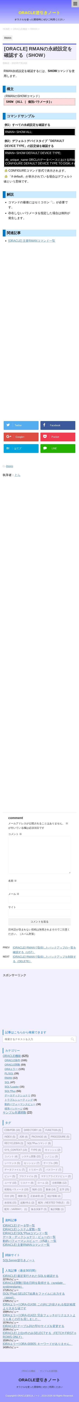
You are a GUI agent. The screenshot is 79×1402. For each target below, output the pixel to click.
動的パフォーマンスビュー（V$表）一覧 (29, 1240)
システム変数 (31, 1156)
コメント (15, 834)
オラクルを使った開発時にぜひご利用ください (39, 1387)
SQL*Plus (10, 1091)
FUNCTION (53, 1130)
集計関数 (57, 1209)
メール (13, 893)
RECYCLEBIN (13, 1143)
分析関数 (59, 1182)
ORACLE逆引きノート (39, 12)
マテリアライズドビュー (56, 1176)
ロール (42, 1182)
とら (17, 475)
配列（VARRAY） (15, 1209)
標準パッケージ (14, 1108)
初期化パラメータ (16, 1189)
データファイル (14, 1169)
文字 (64, 1189)
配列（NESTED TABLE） (53, 1202)
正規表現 (36, 1196)
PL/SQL (9, 1073)
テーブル (50, 1163)
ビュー (9, 1176)
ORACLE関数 (12, 1064)
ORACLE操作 (12, 1060)
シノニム (51, 1156)
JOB (23, 1136)
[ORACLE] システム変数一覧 (22, 1229)
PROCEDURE (60, 1136)
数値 (50, 1189)
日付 (9, 1196)
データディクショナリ (17, 1095)
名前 (12, 880)
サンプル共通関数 (14, 1112)
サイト (12, 907)
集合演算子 (38, 1209)
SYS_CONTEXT (15, 1150)
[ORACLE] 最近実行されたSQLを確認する (30, 1275)
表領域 (10, 1202)
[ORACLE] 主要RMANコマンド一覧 (31, 240)
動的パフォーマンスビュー (20, 1104)
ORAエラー (11, 1069)
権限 (22, 1196)
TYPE (36, 1150)
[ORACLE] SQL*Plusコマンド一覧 (25, 1233)
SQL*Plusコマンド (39, 1143)
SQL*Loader (12, 1086)
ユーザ (10, 1182)
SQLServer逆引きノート (19, 1260)
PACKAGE (39, 1136)
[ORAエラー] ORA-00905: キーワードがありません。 (38, 1343)
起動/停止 (27, 1202)
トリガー (35, 1169)
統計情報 (53, 1196)
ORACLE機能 (12, 1055)
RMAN (9, 466)
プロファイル (28, 1176)
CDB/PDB (12, 1130)
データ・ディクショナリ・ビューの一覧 (29, 1237)
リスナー (26, 1182)
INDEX (9, 1136)
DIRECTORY (32, 1130)
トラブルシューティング (19, 1099)
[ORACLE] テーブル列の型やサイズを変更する (33, 1326)
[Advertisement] (39, 295)
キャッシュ (52, 1150)
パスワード (53, 1169)
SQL (7, 1082)
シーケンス (12, 1163)
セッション (31, 1163)
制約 (37, 1189)
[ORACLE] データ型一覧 (19, 1225)
